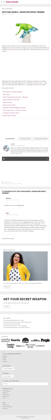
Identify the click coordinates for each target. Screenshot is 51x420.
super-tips (10, 182)
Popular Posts (41, 138)
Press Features (14, 183)
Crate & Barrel (12, 49)
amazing (5, 183)
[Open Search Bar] (3, 2)
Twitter (4, 359)
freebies (9, 183)
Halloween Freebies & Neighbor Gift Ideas (14, 107)
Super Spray (6, 94)
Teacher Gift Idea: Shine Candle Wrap (11, 323)
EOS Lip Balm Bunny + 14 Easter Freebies (14, 110)
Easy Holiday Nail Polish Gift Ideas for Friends (13, 320)
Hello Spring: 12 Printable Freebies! (12, 91)
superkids (20, 183)
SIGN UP (6, 306)
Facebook (5, 361)
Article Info (25, 138)
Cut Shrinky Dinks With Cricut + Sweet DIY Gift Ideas (15, 325)
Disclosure (5, 392)
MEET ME (7, 286)
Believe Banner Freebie (9, 105)
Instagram (5, 355)
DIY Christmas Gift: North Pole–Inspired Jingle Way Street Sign (17, 322)
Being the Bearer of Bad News (11, 99)
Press (4, 398)
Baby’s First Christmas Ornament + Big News (15, 97)
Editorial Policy (6, 394)
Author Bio (9, 138)
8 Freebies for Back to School (11, 113)
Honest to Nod (38, 83)
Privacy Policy (6, 396)
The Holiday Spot (7, 390)
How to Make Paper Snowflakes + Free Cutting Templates (16, 327)
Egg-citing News (7, 102)
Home (3, 8)
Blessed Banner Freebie (9, 115)
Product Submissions (7, 406)
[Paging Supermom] (12, 2)
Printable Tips (6, 404)
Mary (7, 213)
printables (9, 8)
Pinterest (5, 357)
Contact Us (5, 408)
